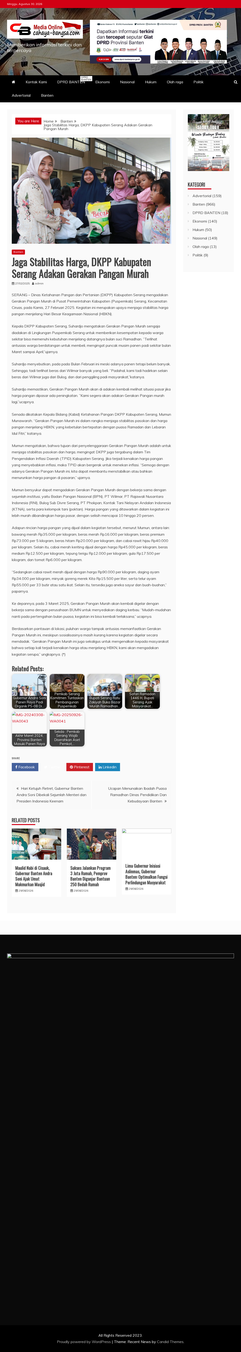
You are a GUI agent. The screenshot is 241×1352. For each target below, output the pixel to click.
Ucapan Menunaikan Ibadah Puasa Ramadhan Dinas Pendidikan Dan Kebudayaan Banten (137, 794)
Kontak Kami (36, 82)
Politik (198, 82)
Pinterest (81, 767)
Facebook (26, 767)
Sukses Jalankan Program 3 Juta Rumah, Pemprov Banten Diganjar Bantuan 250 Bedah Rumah (90, 876)
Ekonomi (102, 82)
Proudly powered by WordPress (84, 1341)
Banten (47, 95)
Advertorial (21, 95)
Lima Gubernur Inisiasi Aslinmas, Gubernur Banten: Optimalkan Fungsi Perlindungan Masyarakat (146, 874)
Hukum (151, 82)
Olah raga (175, 82)
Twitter (54, 767)
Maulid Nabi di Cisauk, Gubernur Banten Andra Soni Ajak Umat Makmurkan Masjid (33, 876)
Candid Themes (170, 1341)
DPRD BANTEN (73, 80)
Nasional (127, 82)
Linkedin (109, 767)
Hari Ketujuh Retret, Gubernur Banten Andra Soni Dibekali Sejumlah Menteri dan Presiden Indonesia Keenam (51, 794)
